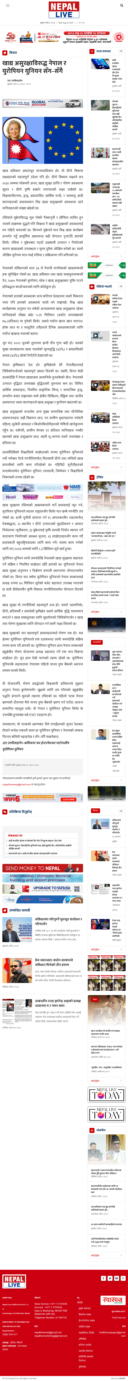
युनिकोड (82, 1367)
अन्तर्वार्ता (97, 642)
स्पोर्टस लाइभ (84, 1327)
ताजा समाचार (103, 51)
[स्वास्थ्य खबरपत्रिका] (112, 1301)
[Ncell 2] (42, 497)
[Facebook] (103, 1278)
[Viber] (123, 1278)
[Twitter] (110, 1278)
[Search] (121, 5)
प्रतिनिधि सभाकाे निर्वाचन (86, 1359)
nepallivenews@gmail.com (16, 784)
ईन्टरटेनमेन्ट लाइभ (87, 1321)
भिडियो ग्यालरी (104, 286)
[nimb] (42, 488)
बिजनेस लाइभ (85, 1315)
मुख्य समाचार (85, 1309)
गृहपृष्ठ (80, 1302)
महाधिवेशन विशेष (86, 1333)
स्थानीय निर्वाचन (86, 1351)
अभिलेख (82, 1339)
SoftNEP (122, 1378)
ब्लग (95, 999)
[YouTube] (116, 1278)
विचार (95, 811)
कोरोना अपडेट (85, 1345)
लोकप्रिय (101, 1130)
